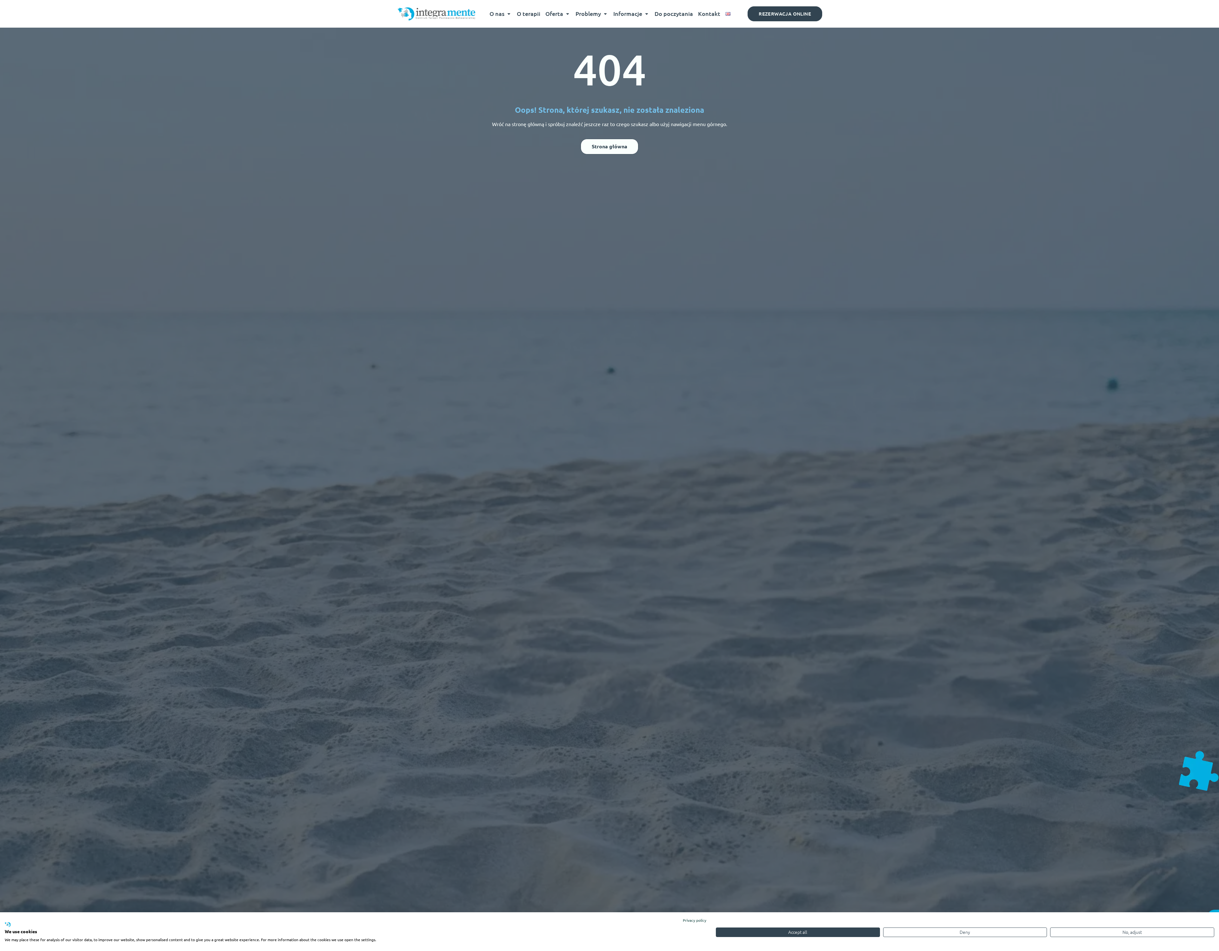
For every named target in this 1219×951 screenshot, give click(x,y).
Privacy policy (694, 920)
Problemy (588, 13)
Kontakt (709, 13)
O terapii (528, 13)
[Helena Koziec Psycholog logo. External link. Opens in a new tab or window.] (7, 925)
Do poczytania (674, 13)
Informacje (627, 13)
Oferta (554, 13)
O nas (497, 13)
